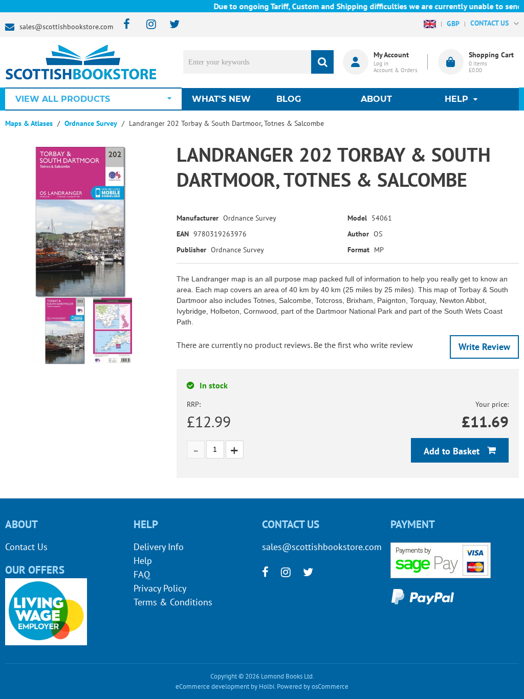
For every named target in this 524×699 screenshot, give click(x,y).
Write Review (484, 347)
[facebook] (123, 25)
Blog (288, 99)
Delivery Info (159, 547)
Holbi (266, 686)
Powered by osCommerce (312, 686)
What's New (221, 99)
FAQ (142, 574)
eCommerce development (212, 686)
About (376, 99)
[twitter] (169, 25)
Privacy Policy (160, 588)
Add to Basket (453, 451)
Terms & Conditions (173, 602)
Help (143, 560)
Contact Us (26, 547)
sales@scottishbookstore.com (66, 26)
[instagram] (146, 25)
